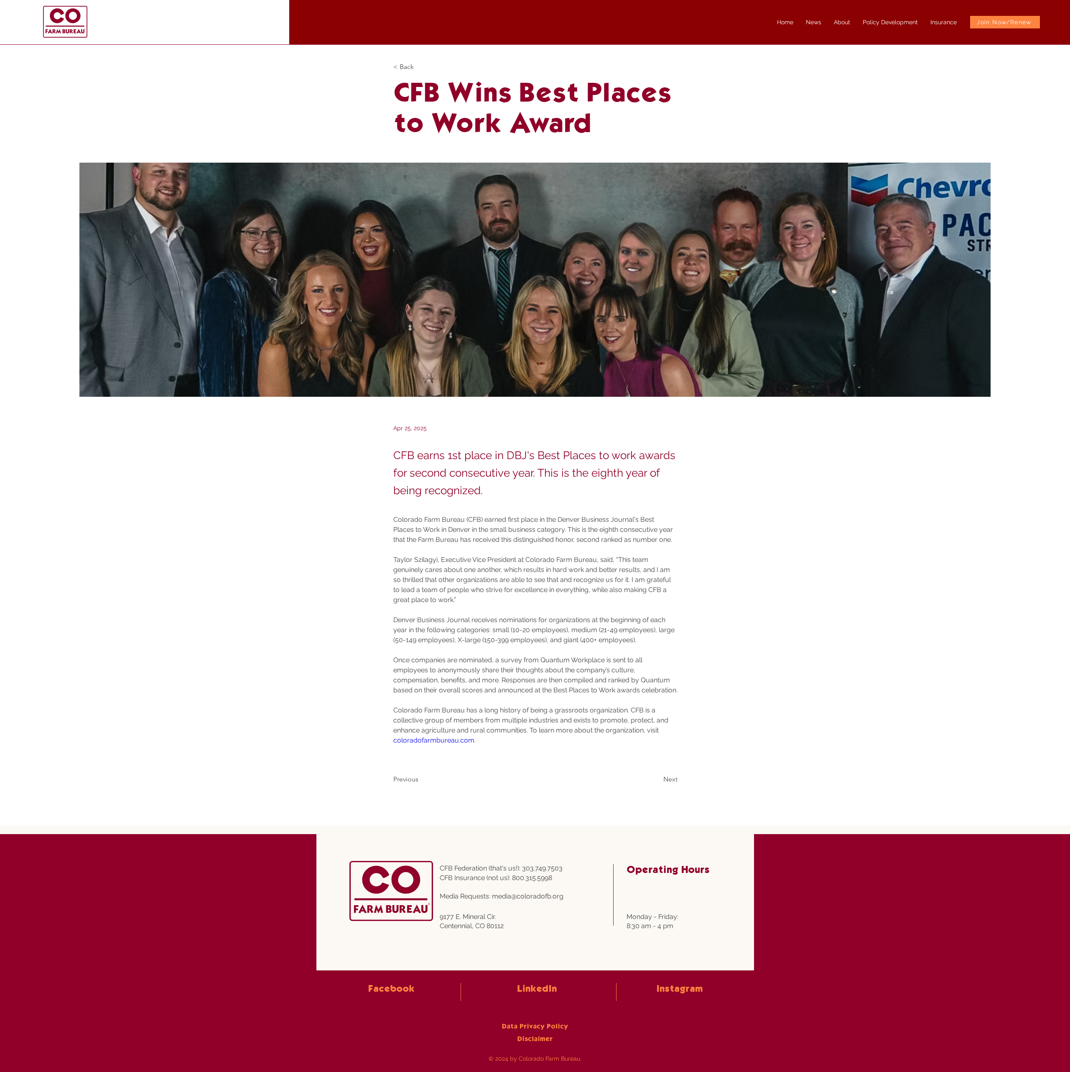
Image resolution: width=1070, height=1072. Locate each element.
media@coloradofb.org (527, 896)
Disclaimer (535, 1039)
